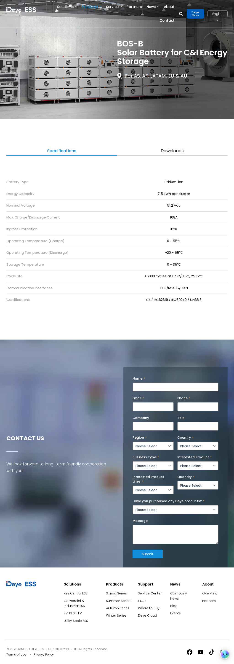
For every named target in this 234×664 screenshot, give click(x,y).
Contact (167, 20)
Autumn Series (117, 608)
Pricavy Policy (44, 654)
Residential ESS (76, 593)
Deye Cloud (147, 615)
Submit (147, 554)
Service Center (150, 593)
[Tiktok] (211, 652)
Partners (134, 6)
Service (112, 6)
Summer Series (118, 601)
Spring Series (116, 593)
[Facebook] (189, 652)
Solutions (65, 6)
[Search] (181, 14)
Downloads (172, 151)
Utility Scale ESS (76, 620)
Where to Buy (149, 608)
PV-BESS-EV (73, 613)
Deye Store (195, 13)
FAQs (142, 601)
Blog (174, 606)
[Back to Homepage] (21, 10)
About (169, 6)
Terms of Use (16, 654)
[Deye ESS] (21, 586)
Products (90, 6)
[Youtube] (200, 652)
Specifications (61, 151)
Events (175, 613)
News (151, 6)
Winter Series (116, 615)
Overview (209, 593)
